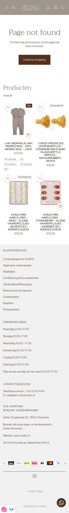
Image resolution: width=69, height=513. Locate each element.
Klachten (8, 303)
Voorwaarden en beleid (34, 506)
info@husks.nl (27, 395)
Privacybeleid (11, 309)
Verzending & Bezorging (17, 284)
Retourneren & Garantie (17, 290)
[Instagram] (34, 476)
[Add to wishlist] (8, 107)
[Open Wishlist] (62, 7)
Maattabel (9, 271)
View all (7, 95)
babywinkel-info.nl (38, 442)
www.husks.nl (22, 435)
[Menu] (6, 7)
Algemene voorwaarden (17, 265)
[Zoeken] (13, 7)
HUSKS (39, 491)
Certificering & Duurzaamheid (20, 278)
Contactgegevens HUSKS (18, 259)
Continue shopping (34, 59)
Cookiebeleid (11, 297)
